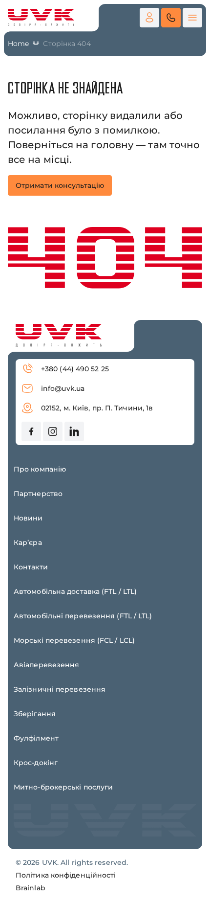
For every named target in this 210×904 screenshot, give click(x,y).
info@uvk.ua (62, 388)
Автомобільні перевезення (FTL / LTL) (83, 615)
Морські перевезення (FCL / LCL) (74, 640)
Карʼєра (28, 542)
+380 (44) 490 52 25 (75, 368)
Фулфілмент (36, 738)
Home (18, 43)
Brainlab (30, 887)
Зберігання (35, 713)
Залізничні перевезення (59, 689)
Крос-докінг (36, 762)
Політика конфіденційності (66, 875)
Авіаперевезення (47, 664)
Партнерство (38, 493)
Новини (28, 518)
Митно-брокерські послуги (63, 787)
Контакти (31, 567)
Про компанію (40, 469)
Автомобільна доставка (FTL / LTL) (75, 591)
